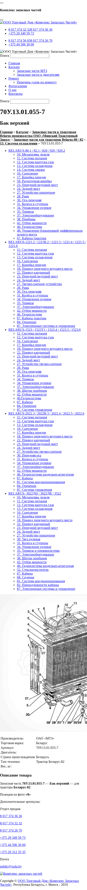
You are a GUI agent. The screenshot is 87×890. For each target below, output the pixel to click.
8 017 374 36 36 (41, 29)
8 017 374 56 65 (19, 40)
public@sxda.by (11, 866)
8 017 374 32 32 (19, 29)
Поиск (4, 55)
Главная (6, 132)
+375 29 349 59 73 (21, 33)
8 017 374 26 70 (41, 40)
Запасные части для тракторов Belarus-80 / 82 (48, 139)
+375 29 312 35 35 (13, 852)
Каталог (22, 132)
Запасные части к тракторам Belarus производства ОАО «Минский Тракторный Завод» (38, 135)
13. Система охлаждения (18, 143)
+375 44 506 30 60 (21, 44)
